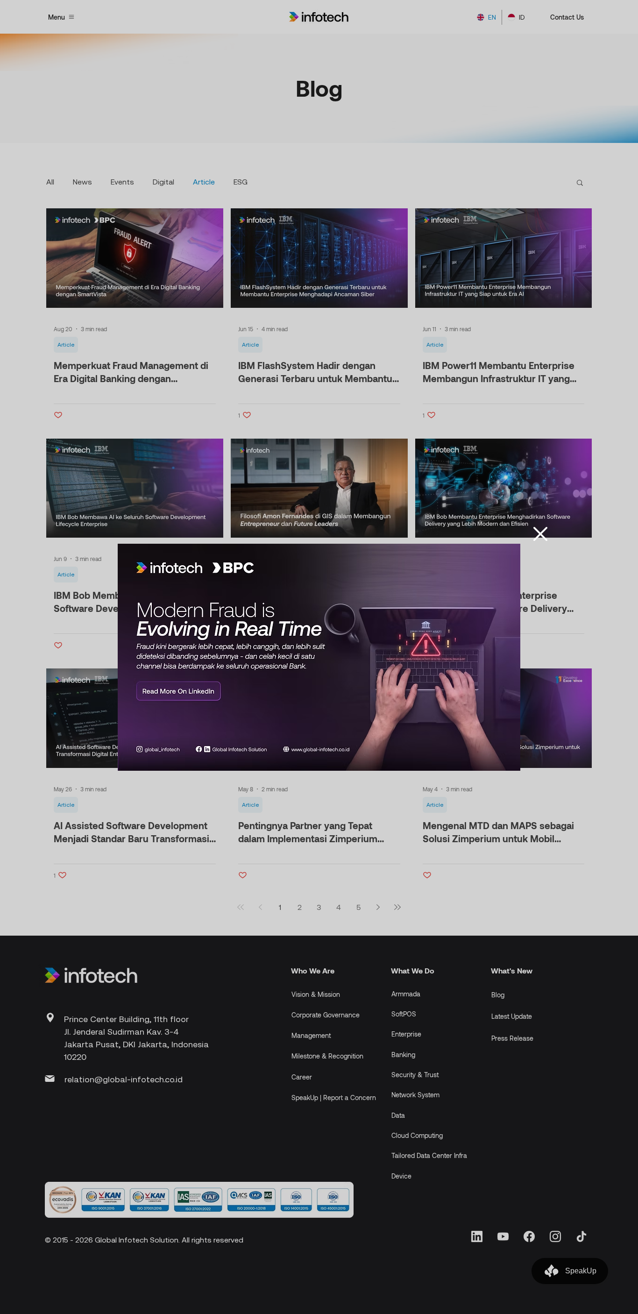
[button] (540, 534)
